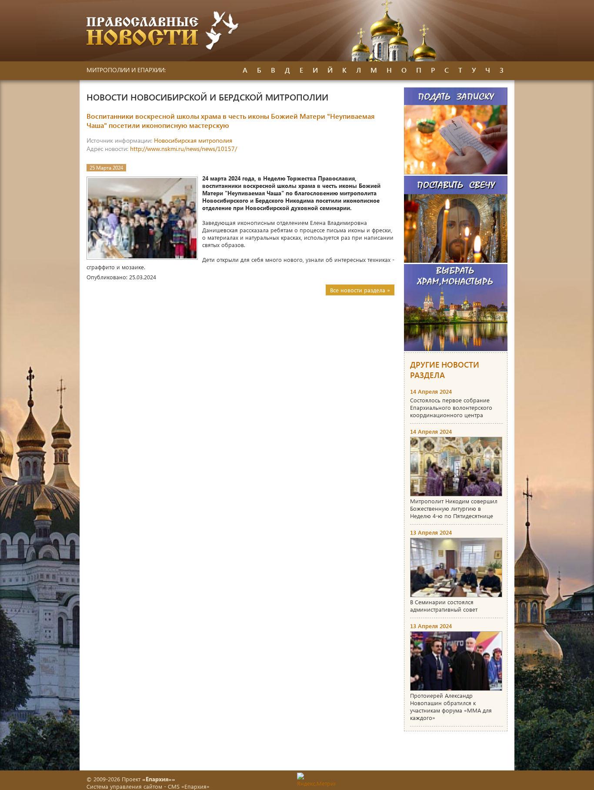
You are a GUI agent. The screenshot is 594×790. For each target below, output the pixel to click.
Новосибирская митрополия (193, 140)
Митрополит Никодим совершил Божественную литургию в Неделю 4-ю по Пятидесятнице (453, 508)
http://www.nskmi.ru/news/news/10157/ (183, 148)
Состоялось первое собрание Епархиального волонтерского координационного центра (451, 407)
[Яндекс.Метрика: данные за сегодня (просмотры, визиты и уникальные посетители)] (316, 780)
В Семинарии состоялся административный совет (443, 605)
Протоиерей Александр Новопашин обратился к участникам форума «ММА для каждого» (451, 706)
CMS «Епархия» (189, 786)
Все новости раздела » (360, 290)
